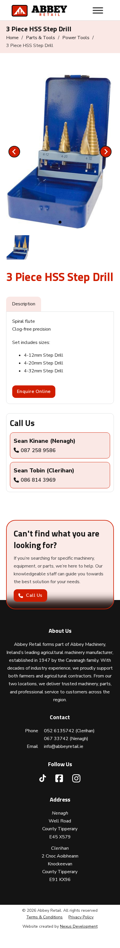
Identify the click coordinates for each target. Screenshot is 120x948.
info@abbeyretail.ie (63, 746)
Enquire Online (34, 391)
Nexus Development (79, 926)
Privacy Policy (80, 917)
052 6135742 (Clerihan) (69, 731)
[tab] (60, 222)
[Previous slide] (14, 151)
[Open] (98, 10)
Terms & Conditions (44, 917)
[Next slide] (106, 151)
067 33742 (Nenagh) (66, 738)
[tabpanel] (60, 358)
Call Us (34, 595)
